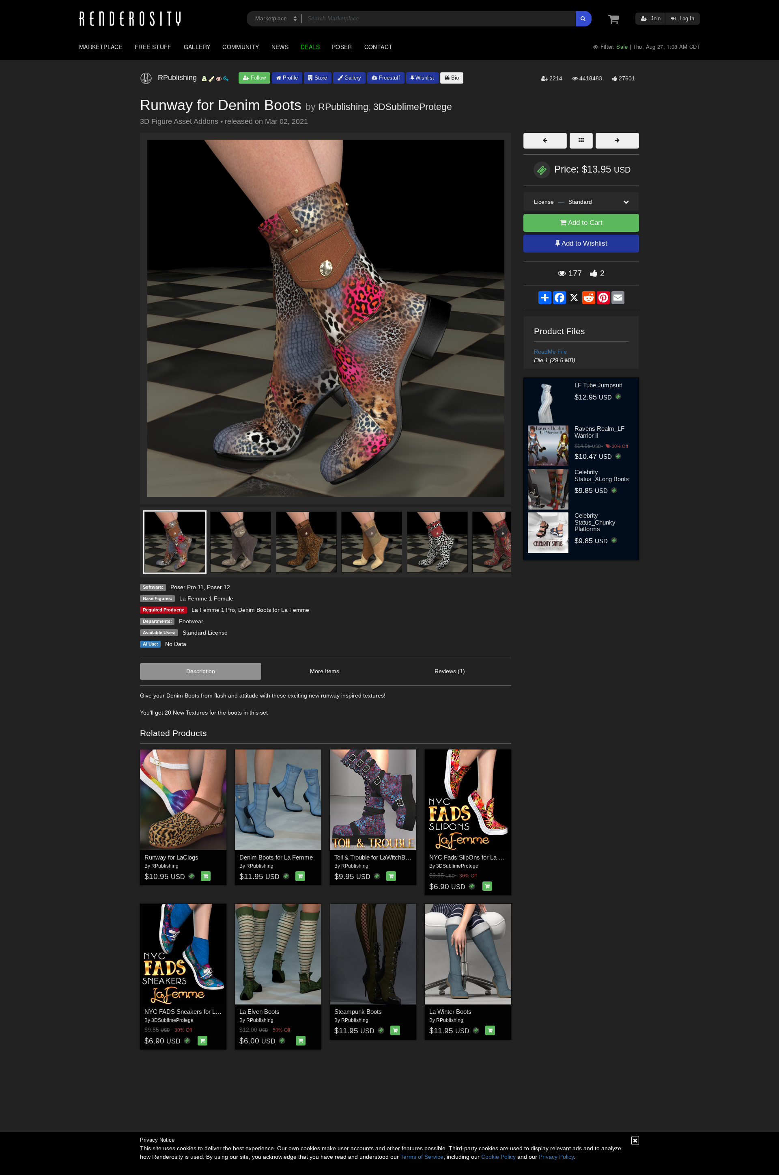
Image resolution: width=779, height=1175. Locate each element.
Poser (342, 47)
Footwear (191, 621)
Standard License (205, 632)
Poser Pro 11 (187, 587)
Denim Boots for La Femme (273, 610)
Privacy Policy (556, 1156)
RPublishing (343, 107)
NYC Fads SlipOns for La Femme (474, 857)
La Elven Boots (259, 1011)
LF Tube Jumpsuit (598, 385)
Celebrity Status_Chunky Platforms (595, 522)
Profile (289, 78)
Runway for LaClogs (171, 857)
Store (320, 78)
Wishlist (424, 78)
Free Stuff (153, 47)
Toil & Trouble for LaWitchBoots (375, 857)
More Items (324, 671)
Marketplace (101, 47)
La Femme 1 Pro (213, 610)
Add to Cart (584, 223)
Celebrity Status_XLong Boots (602, 475)
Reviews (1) (450, 671)
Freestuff (388, 78)
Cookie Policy (498, 1156)
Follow (257, 78)
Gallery (197, 47)
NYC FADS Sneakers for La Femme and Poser (207, 1011)
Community (240, 47)
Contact (378, 47)
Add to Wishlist (583, 243)
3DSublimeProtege (412, 107)
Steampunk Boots (358, 1011)
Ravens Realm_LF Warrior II (599, 432)
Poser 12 (218, 587)
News (279, 47)
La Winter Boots (450, 1011)
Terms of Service (421, 1156)
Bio (454, 78)
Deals (310, 47)
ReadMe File (550, 351)
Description (200, 671)
